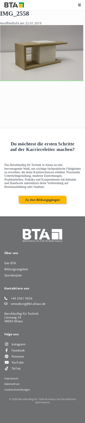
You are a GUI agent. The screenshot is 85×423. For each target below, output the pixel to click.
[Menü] (71, 5)
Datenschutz (12, 384)
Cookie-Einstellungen (17, 389)
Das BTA (10, 263)
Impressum (11, 378)
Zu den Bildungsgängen (42, 200)
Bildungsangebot (16, 269)
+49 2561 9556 (22, 298)
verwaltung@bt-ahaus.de (28, 304)
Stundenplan (13, 275)
